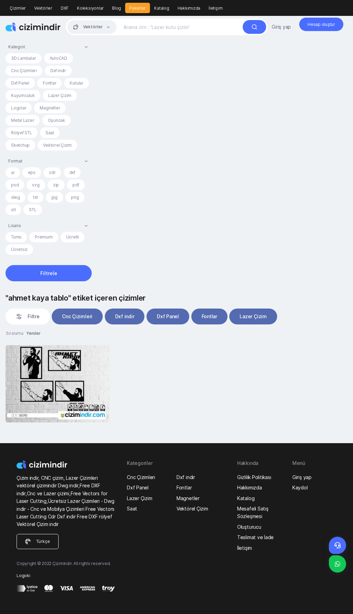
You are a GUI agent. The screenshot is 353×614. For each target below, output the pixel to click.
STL (32, 209)
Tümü (16, 237)
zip (56, 184)
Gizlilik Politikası (254, 477)
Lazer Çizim (59, 95)
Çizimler (18, 8)
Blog (116, 8)
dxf (72, 172)
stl (13, 209)
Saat (50, 132)
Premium (43, 237)
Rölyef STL (21, 132)
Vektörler (43, 8)
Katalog (161, 8)
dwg (15, 197)
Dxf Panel (20, 83)
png (75, 197)
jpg (54, 197)
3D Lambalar (23, 58)
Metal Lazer (22, 120)
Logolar (18, 107)
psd (15, 184)
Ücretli (72, 237)
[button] (49, 47)
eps (32, 172)
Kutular (76, 83)
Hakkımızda (189, 8)
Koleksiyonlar (90, 8)
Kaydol (300, 487)
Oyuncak (56, 120)
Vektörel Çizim (57, 145)
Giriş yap (281, 27)
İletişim (215, 8)
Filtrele (48, 273)
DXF (65, 8)
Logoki (23, 575)
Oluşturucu (249, 527)
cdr (52, 172)
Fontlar (49, 83)
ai (12, 172)
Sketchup (20, 145)
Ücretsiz (19, 249)
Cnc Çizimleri (24, 70)
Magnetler (50, 107)
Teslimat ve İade (255, 537)
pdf (75, 184)
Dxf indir (58, 70)
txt (35, 197)
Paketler (137, 8)
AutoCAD (58, 58)
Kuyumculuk (23, 95)
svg (35, 184)
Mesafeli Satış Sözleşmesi (253, 512)
